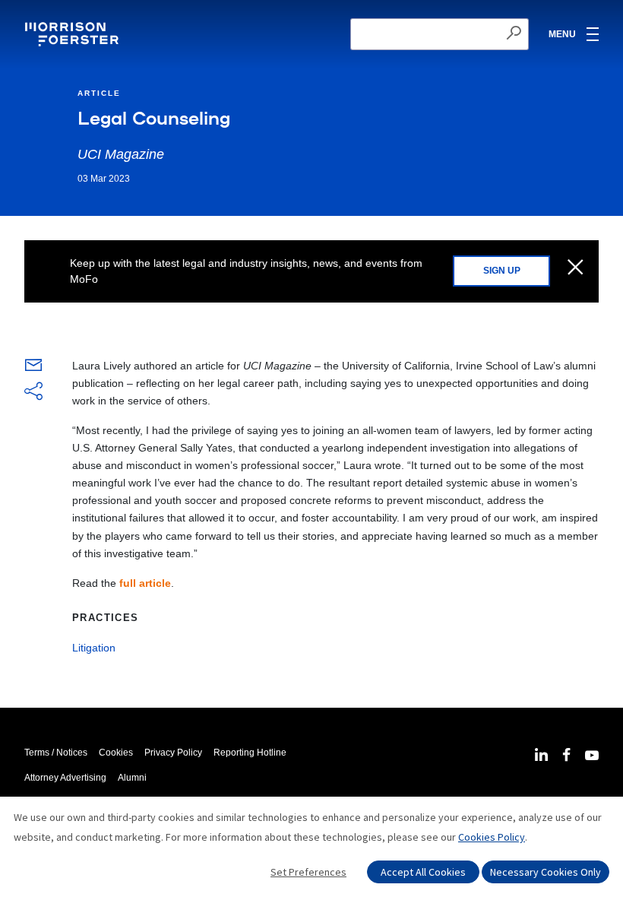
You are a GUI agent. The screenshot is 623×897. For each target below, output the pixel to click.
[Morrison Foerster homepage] (74, 34)
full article (145, 583)
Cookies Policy (491, 837)
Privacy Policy (173, 752)
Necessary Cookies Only (545, 872)
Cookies (116, 752)
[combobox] (439, 34)
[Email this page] (33, 369)
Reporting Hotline (249, 752)
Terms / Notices (55, 752)
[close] (575, 268)
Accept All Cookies (423, 872)
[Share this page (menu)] (33, 392)
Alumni (132, 777)
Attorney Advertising (65, 777)
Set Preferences (308, 872)
